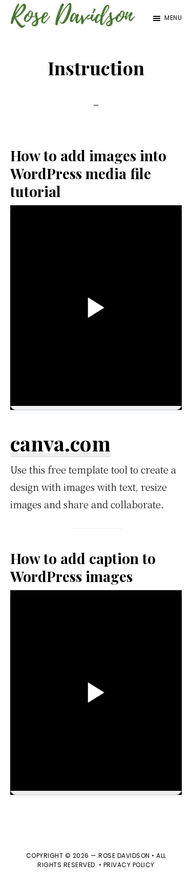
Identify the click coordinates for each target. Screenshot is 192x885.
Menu (173, 17)
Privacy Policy (129, 864)
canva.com (60, 443)
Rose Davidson (124, 855)
